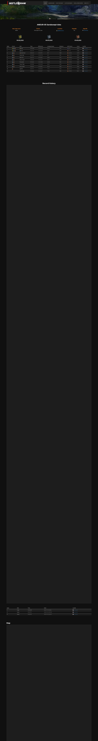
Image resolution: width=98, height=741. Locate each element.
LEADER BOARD (51, 3)
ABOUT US (86, 3)
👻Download (85, 48)
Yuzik (22, 48)
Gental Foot (23, 52)
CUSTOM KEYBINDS (68, 3)
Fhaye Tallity (22, 64)
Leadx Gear (22, 71)
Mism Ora (21, 57)
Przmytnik (22, 62)
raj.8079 (21, 68)
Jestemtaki (22, 55)
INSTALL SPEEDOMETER (78, 3)
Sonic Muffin (22, 66)
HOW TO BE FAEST (59, 3)
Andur (22, 50)
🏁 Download (85, 30)
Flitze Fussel (22, 59)
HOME (45, 3)
